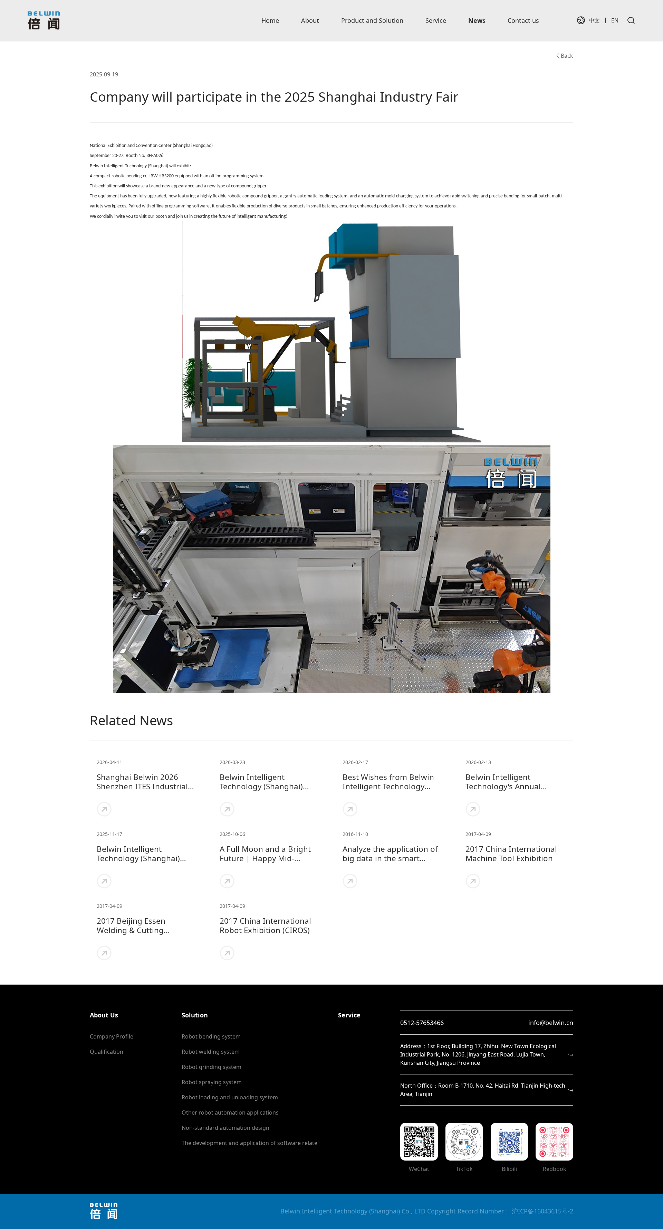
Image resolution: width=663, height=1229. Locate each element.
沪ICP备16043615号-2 (542, 1211)
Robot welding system (211, 1051)
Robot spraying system (212, 1082)
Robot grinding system (211, 1067)
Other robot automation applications (230, 1112)
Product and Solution (372, 20)
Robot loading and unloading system (230, 1097)
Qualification (106, 1051)
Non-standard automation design (225, 1128)
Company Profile (111, 1036)
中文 (594, 20)
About (310, 20)
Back (567, 55)
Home (270, 20)
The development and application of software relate (249, 1143)
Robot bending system (211, 1036)
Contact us (523, 20)
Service (435, 20)
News (477, 20)
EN (614, 20)
